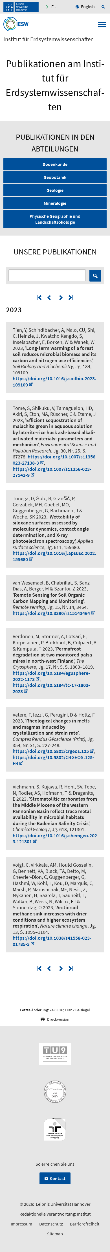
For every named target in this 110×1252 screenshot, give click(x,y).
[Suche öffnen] (104, 7)
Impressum (21, 1224)
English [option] (88, 6)
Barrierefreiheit (84, 1224)
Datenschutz (51, 1224)
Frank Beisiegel (77, 1009)
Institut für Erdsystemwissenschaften (48, 39)
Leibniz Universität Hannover (63, 1204)
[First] (40, 297)
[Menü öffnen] (102, 26)
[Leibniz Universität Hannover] (21, 7)
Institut (84, 1214)
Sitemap (55, 1233)
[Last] (70, 297)
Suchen (95, 275)
